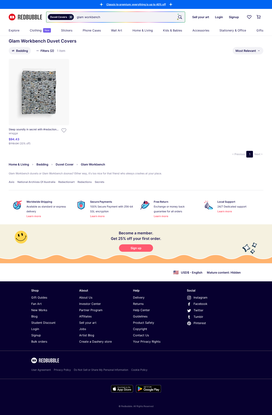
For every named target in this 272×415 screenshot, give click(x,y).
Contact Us (141, 335)
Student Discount (43, 322)
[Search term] (179, 17)
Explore (14, 30)
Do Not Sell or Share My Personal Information (101, 369)
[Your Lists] (249, 17)
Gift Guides (39, 297)
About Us (85, 297)
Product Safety (143, 322)
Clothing (39, 30)
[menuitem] (14, 30)
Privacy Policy (62, 369)
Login (35, 329)
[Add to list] (64, 130)
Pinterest (200, 323)
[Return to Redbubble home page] (25, 17)
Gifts (259, 30)
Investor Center (90, 304)
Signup (36, 335)
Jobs (82, 329)
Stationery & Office (232, 30)
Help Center (141, 310)
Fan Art (36, 304)
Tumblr (198, 317)
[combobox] (115, 17)
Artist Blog (86, 335)
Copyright (140, 329)
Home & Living (142, 30)
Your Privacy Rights (146, 341)
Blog (34, 316)
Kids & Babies (172, 30)
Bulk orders (39, 341)
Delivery (139, 297)
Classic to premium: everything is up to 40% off (136, 4)
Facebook (200, 304)
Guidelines (140, 316)
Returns (138, 304)
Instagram (200, 297)
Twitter (198, 310)
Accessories (200, 30)
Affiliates (85, 316)
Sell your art (87, 322)
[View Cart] (258, 17)
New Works (39, 310)
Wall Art (116, 30)
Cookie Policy (139, 369)
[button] (136, 4)
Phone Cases (92, 30)
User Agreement (41, 369)
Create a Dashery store (95, 341)
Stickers (66, 30)
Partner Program (91, 310)
